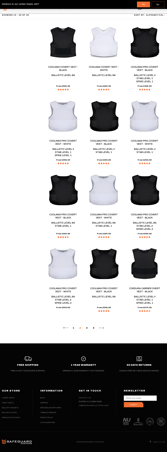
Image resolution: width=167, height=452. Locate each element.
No (157, 4)
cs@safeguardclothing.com (93, 405)
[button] (63, 89)
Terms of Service (48, 412)
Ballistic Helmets (10, 408)
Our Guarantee (47, 422)
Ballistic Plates (9, 412)
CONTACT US (85, 398)
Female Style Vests (11, 417)
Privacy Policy (46, 417)
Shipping (44, 403)
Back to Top (159, 442)
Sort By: (139, 15)
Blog (42, 398)
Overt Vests (7, 403)
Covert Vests (8, 398)
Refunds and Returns (50, 408)
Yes (143, 4)
